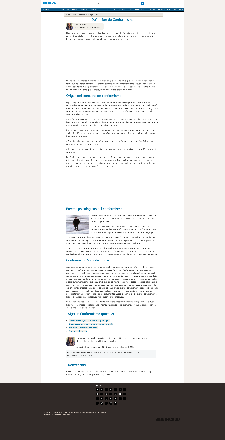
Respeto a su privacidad (52, 415)
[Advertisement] (112, 59)
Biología (114, 9)
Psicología (65, 9)
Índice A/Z (46, 9)
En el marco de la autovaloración (83, 327)
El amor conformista (78, 331)
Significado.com (49, 3)
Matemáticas (139, 9)
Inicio (68, 15)
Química (122, 9)
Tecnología (151, 9)
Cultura (84, 9)
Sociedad (94, 9)
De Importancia (164, 9)
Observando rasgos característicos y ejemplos (89, 320)
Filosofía (55, 9)
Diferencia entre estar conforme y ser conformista (91, 324)
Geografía (104, 9)
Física (130, 9)
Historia (75, 9)
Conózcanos (178, 9)
